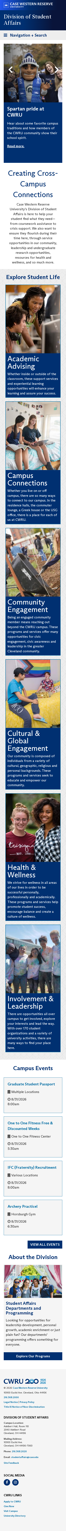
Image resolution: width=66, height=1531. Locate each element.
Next (57, 64)
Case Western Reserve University (30, 1387)
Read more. (15, 146)
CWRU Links (13, 1495)
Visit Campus (11, 1511)
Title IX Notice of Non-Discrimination (24, 1406)
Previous (11, 64)
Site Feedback (11, 1462)
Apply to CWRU (12, 1501)
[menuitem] (33, 1501)
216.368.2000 (11, 1397)
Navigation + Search (24, 36)
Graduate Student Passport (31, 1084)
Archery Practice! (23, 1206)
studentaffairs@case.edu (24, 1457)
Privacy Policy (27, 1402)
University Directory (15, 1515)
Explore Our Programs (33, 1356)
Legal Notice (11, 1402)
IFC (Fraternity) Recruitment (32, 1167)
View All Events (45, 1244)
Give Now (9, 1506)
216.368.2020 (19, 1451)
